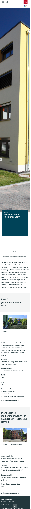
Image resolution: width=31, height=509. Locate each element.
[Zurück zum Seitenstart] (15, 506)
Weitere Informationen (9, 400)
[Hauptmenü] (3, 2)
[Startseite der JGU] (26, 2)
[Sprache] (7, 2)
